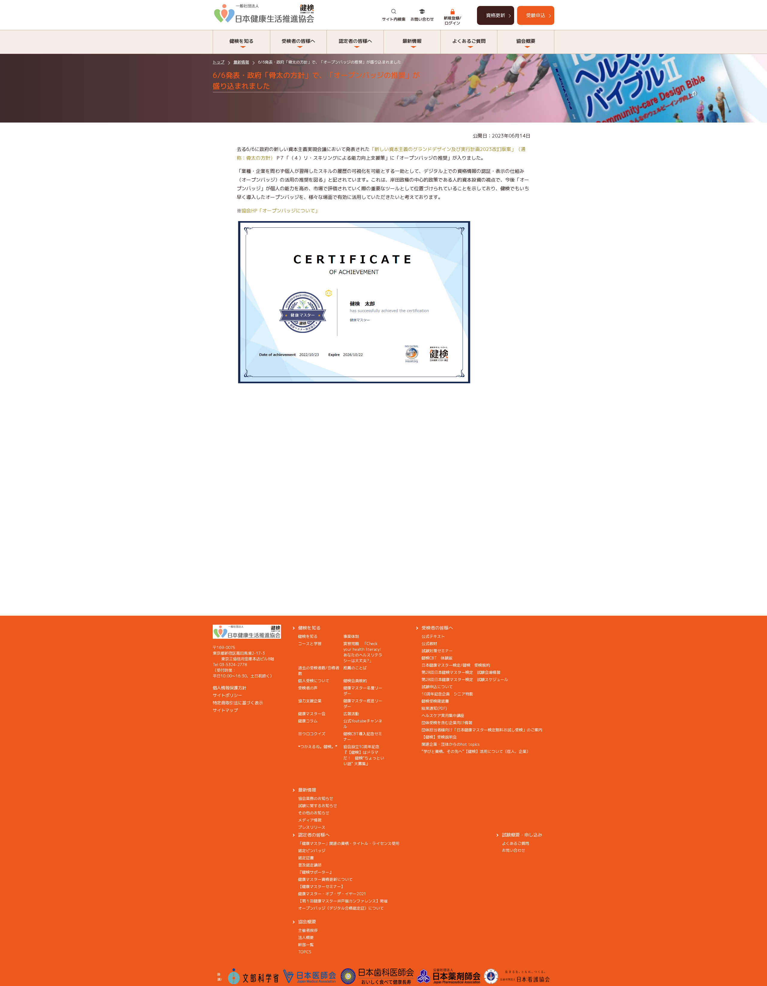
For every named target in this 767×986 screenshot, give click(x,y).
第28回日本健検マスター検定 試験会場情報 (461, 672)
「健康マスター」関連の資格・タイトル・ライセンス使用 (348, 843)
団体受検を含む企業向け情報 (447, 722)
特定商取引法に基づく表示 (238, 703)
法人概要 (306, 937)
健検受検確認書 (435, 701)
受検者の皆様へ (437, 628)
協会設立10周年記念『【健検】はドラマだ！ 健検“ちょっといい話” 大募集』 (363, 755)
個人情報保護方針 (229, 688)
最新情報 (241, 62)
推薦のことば (355, 668)
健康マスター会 (311, 713)
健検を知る (309, 628)
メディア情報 (309, 820)
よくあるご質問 (515, 843)
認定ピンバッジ (311, 850)
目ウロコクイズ (311, 733)
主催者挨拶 (308, 930)
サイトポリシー (227, 695)
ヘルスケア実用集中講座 (443, 715)
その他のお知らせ (313, 813)
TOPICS (304, 952)
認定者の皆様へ (314, 835)
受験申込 (535, 15)
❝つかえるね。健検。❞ (317, 746)
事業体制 (351, 636)
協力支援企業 (309, 700)
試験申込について (437, 686)
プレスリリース (311, 827)
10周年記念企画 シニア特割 (447, 694)
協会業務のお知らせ (315, 798)
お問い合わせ (422, 19)
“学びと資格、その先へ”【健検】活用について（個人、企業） (476, 751)
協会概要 (307, 922)
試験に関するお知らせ (317, 805)
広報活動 (351, 713)
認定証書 (306, 857)
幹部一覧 (306, 944)
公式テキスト (433, 636)
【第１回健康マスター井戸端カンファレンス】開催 (343, 901)
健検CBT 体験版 (437, 658)
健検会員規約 (355, 680)
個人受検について (313, 680)
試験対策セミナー (437, 650)
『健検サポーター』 (315, 872)
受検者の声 (308, 688)
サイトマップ (225, 710)
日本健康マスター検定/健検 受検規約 (456, 665)
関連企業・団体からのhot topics (451, 744)
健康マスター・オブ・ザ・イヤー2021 (332, 893)
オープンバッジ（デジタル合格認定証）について (341, 908)
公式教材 (429, 643)
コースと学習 (309, 643)
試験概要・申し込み (522, 835)
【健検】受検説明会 (439, 737)
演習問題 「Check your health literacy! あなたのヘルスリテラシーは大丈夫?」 (364, 652)
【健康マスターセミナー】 (321, 886)
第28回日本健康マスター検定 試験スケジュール (465, 679)
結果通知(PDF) (434, 708)
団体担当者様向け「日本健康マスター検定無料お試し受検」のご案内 (482, 730)
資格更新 (495, 15)
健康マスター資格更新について (325, 879)
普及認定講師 (309, 865)
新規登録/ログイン (452, 20)
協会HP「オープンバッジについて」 (280, 210)
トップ (218, 62)
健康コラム (308, 721)
